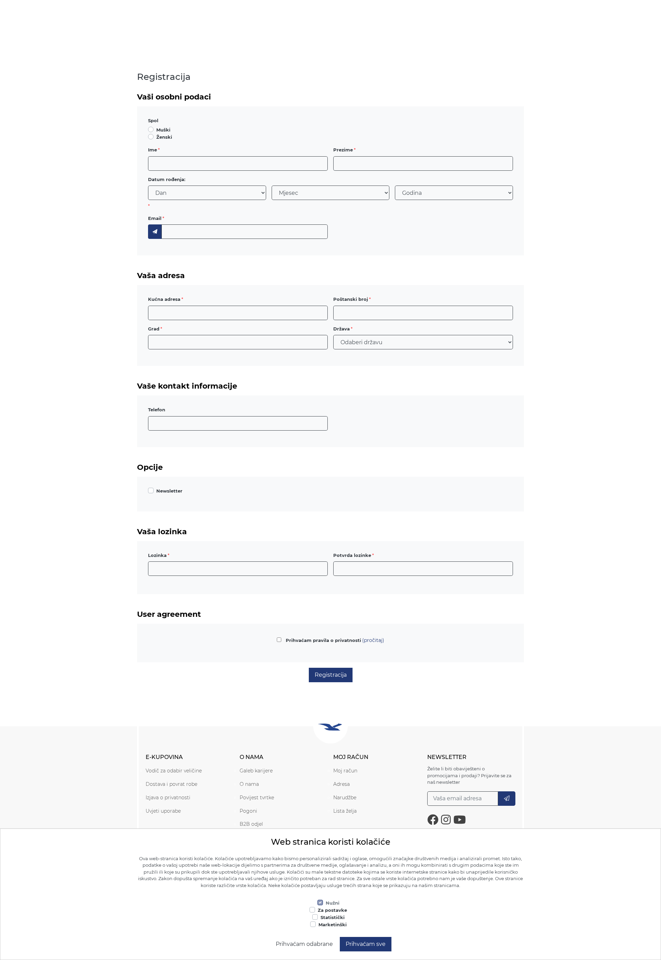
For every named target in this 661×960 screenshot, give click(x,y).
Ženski (164, 137)
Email (154, 218)
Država (341, 328)
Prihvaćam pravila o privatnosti (323, 640)
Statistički (333, 917)
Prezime (343, 149)
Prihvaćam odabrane (304, 944)
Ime (152, 149)
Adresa (341, 784)
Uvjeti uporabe (163, 811)
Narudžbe (344, 797)
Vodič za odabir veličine (174, 771)
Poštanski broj (350, 299)
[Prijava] (506, 798)
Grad (153, 328)
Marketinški (332, 924)
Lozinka (157, 555)
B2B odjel (251, 824)
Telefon (156, 409)
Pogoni (248, 811)
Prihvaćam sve (366, 944)
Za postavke (332, 910)
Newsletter (169, 491)
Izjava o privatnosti (168, 797)
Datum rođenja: (166, 179)
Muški (163, 130)
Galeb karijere (256, 771)
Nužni (332, 903)
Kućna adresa (164, 299)
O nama (249, 784)
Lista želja (345, 811)
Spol (153, 120)
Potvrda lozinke (352, 555)
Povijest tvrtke (257, 797)
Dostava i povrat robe (171, 784)
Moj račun (345, 771)
